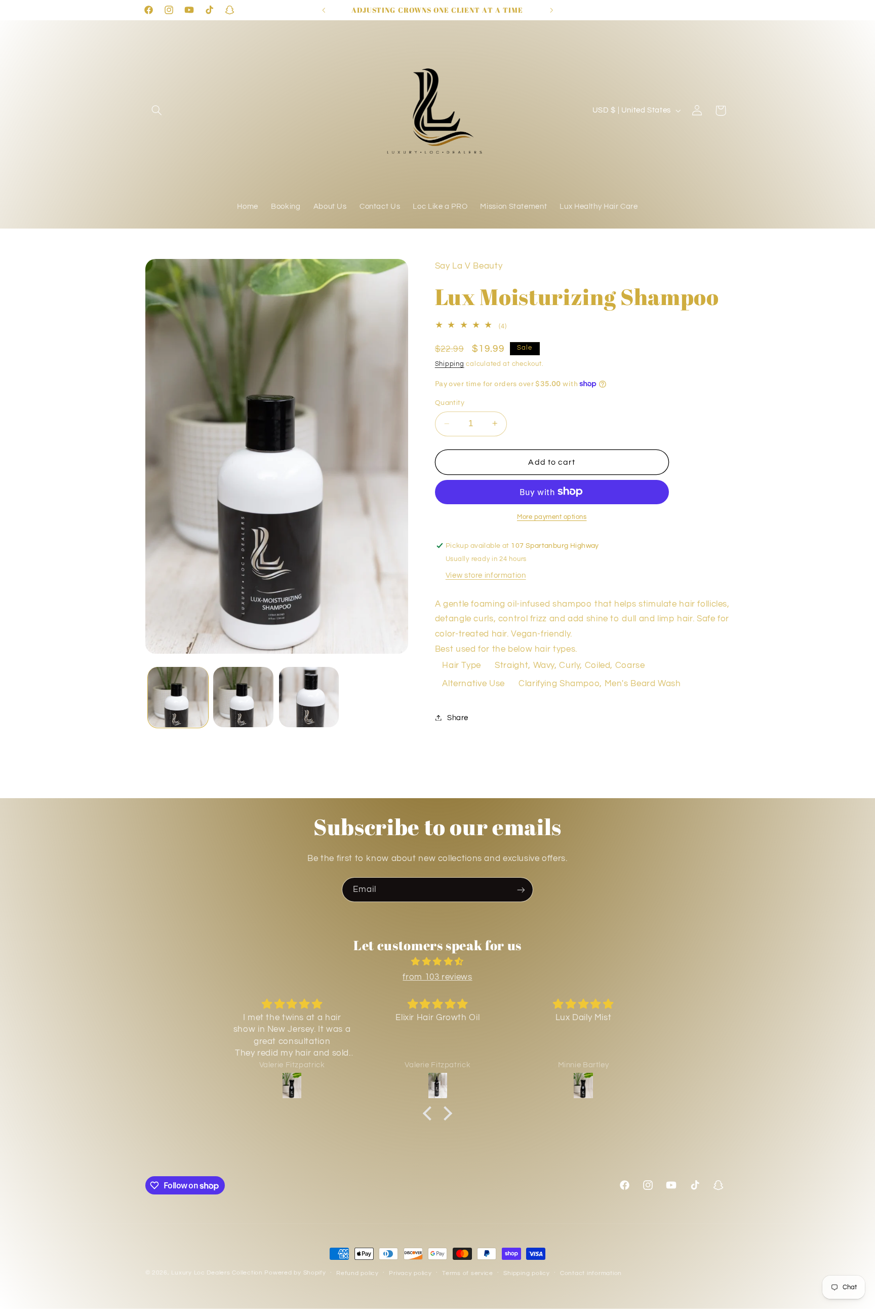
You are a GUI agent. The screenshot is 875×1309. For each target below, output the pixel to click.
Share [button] (457, 717)
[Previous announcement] (323, 10)
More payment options (552, 516)
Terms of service (467, 1273)
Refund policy (357, 1273)
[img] (437, 962)
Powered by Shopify (295, 1273)
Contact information (591, 1273)
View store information (486, 575)
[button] (157, 110)
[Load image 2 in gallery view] (243, 697)
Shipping (449, 363)
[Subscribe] (521, 889)
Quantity (449, 402)
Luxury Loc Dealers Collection (216, 1273)
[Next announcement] (551, 10)
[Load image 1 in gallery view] (178, 697)
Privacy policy (410, 1273)
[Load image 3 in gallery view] (309, 697)
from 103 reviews (437, 977)
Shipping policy (526, 1273)
